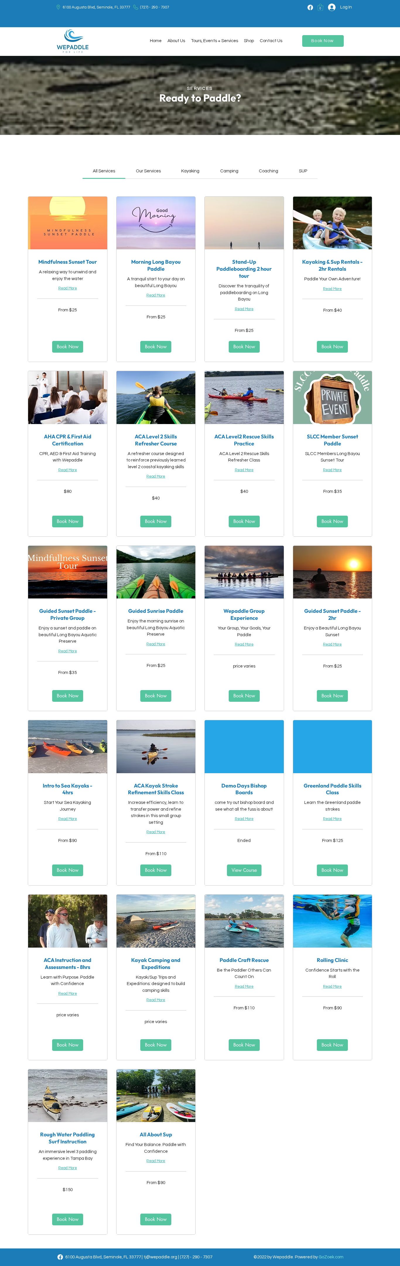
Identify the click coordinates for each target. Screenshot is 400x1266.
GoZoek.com (331, 1257)
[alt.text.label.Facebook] (310, 7)
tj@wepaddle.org (160, 1257)
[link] (104, 171)
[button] (320, 7)
